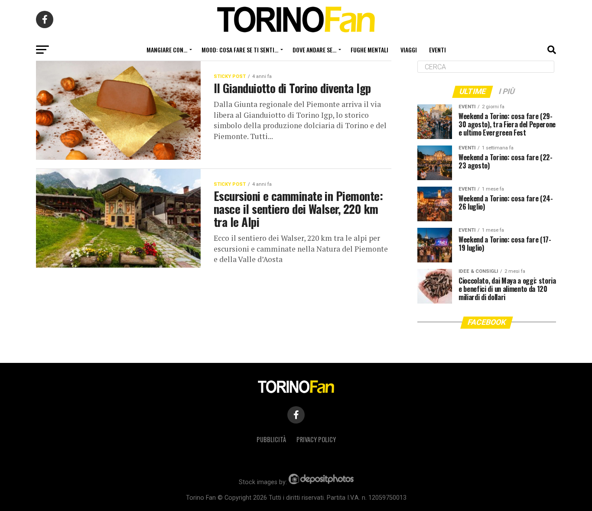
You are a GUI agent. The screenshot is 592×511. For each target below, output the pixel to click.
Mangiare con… (166, 49)
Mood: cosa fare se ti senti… (240, 49)
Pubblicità (271, 439)
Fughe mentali (369, 49)
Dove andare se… (314, 49)
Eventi (437, 49)
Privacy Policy (316, 439)
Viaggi (408, 49)
